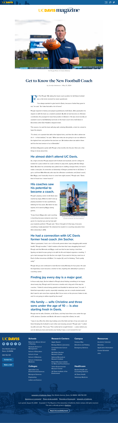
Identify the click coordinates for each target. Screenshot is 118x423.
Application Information (105, 348)
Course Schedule (103, 350)
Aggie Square (56, 342)
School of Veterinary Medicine (35, 361)
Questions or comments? (33, 399)
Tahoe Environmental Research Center (59, 368)
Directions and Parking (82, 345)
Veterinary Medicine (81, 377)
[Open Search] (110, 2)
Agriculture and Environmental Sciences (36, 371)
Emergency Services (81, 348)
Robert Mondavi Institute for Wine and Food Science (61, 363)
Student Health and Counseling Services (81, 371)
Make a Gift (8, 365)
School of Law (33, 354)
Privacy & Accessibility (50, 399)
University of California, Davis (41, 395)
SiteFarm (68, 405)
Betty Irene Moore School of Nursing (37, 343)
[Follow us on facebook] (3, 343)
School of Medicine (35, 357)
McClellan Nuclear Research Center (58, 353)
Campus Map (79, 342)
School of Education (35, 351)
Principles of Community (67, 399)
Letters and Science (35, 380)
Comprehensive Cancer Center (59, 349)
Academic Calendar (104, 342)
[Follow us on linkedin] (11, 343)
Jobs (99, 353)
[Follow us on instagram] (7, 343)
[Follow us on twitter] (15, 343)
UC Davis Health (80, 374)
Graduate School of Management (35, 348)
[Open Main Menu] (106, 2)
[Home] (10, 338)
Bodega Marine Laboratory (60, 345)
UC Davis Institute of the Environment (59, 372)
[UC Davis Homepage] (7, 2)
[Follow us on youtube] (19, 343)
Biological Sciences (35, 374)
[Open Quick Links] (114, 2)
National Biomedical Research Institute (58, 358)
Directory (101, 345)
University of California (84, 399)
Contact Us (8, 360)
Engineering (33, 377)
